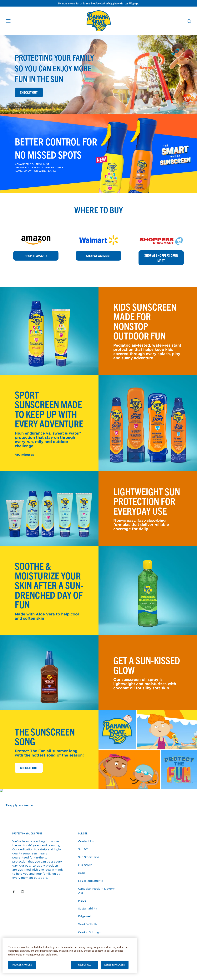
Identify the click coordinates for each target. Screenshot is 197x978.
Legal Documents (90, 880)
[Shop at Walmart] (98, 230)
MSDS (82, 900)
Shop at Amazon (36, 255)
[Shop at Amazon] (35, 230)
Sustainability (87, 908)
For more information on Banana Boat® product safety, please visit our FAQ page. (98, 3)
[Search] (189, 21)
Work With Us (87, 924)
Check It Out (29, 92)
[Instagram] (22, 891)
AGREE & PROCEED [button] (114, 964)
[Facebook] (13, 891)
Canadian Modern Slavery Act (96, 890)
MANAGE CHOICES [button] (22, 964)
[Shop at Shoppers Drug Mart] (161, 230)
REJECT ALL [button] (84, 964)
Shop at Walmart (98, 255)
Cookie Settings (89, 932)
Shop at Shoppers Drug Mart (161, 258)
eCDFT (83, 872)
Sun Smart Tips (88, 857)
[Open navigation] (8, 21)
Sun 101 (83, 849)
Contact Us (86, 841)
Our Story (85, 865)
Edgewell (84, 916)
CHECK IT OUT (31, 767)
